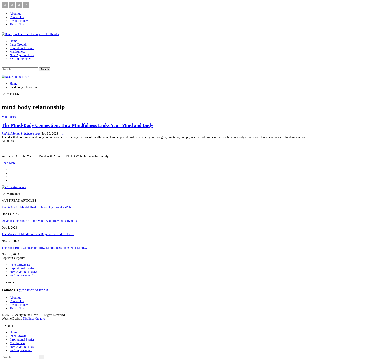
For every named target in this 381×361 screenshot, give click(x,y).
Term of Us (17, 24)
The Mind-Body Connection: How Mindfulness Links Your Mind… (44, 247)
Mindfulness (17, 51)
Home (13, 41)
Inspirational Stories (22, 48)
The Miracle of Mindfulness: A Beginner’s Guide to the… (38, 234)
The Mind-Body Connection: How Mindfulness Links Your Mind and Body (77, 125)
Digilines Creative (34, 318)
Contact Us (17, 17)
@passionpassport (33, 290)
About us (15, 13)
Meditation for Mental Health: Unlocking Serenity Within (37, 207)
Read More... (10, 163)
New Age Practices (22, 55)
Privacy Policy (19, 20)
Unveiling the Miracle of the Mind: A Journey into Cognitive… (41, 220)
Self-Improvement (21, 58)
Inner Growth (18, 44)
